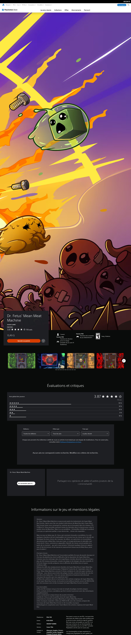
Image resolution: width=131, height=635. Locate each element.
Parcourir (87, 10)
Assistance (48, 5)
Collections (58, 10)
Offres (67, 10)
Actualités (40, 5)
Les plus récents (45, 10)
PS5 (14, 5)
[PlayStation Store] (10, 9)
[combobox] (36, 433)
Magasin (8, 5)
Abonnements (76, 10)
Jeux (18, 5)
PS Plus (24, 5)
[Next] (124, 361)
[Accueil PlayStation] (3, 5)
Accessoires (31, 5)
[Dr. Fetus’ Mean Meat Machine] (21, 360)
